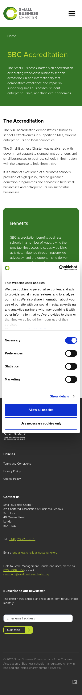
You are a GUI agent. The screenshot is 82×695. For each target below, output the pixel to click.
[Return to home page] (20, 13)
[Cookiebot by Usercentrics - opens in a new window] (59, 268)
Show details (59, 396)
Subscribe (13, 630)
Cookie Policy (12, 479)
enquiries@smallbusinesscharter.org (34, 552)
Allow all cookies (41, 410)
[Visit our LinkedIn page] (75, 683)
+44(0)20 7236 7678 (22, 539)
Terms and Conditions (17, 463)
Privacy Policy (12, 471)
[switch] (71, 353)
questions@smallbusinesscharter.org (26, 574)
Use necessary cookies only (41, 423)
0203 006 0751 (13, 570)
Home (11, 36)
